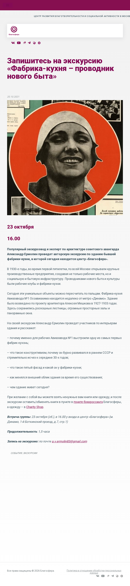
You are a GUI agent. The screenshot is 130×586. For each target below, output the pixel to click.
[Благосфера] (14, 30)
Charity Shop (34, 407)
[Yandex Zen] (39, 43)
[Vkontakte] (13, 43)
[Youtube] (19, 43)
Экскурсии (30, 453)
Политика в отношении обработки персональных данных (94, 571)
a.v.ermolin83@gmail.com (69, 441)
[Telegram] (29, 43)
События (16, 453)
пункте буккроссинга (88, 402)
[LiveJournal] (34, 43)
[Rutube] (24, 43)
